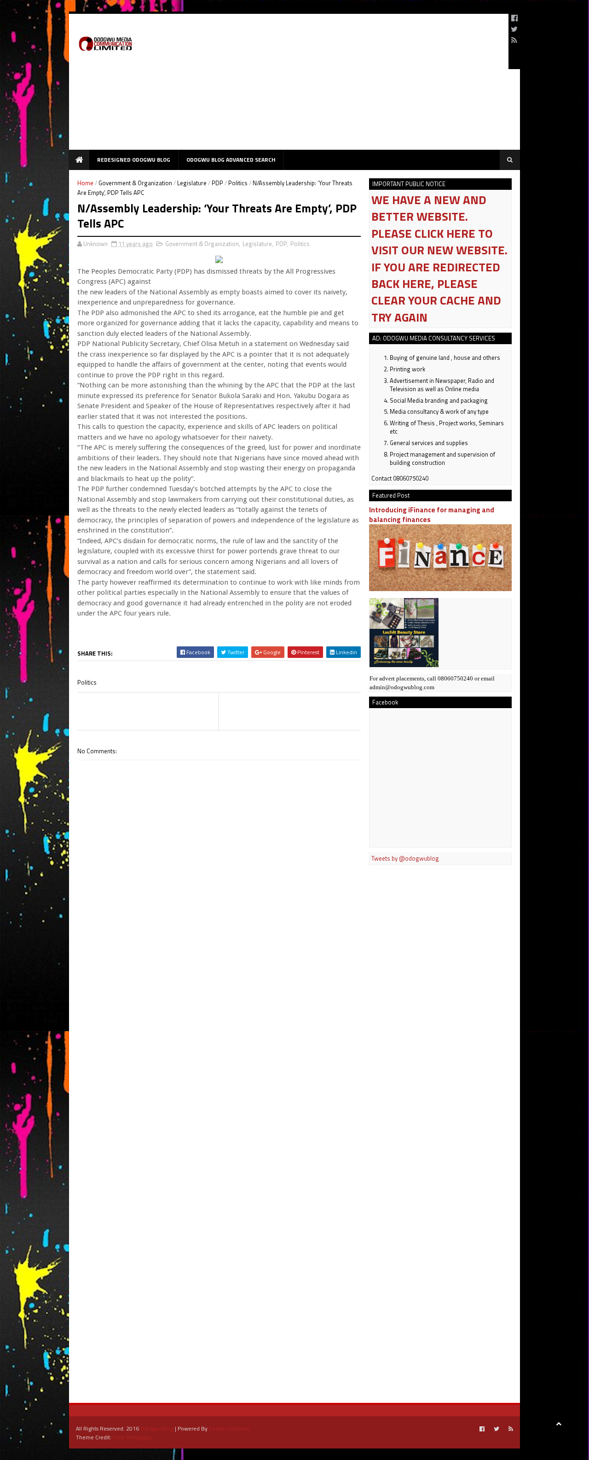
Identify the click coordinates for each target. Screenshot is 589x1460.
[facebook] (514, 17)
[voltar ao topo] (558, 1423)
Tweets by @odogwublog (405, 858)
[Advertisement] (334, 85)
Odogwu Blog (156, 1428)
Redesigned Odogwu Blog (133, 159)
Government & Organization (135, 183)
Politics (238, 183)
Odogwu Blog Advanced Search (231, 159)
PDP (217, 183)
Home (85, 183)
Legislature (192, 183)
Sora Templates (132, 1437)
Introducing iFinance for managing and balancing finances (431, 514)
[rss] (514, 40)
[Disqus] (219, 1023)
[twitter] (514, 29)
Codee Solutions (229, 1428)
